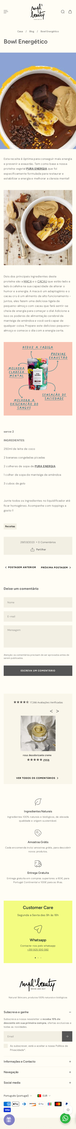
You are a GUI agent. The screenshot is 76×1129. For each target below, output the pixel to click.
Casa (20, 31)
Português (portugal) (16, 1095)
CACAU (42, 281)
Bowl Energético (50, 31)
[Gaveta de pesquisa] (62, 12)
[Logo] (38, 12)
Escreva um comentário (38, 670)
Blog (31, 31)
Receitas (10, 526)
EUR (45, 1095)
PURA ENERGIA (36, 169)
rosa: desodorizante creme (37, 755)
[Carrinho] (70, 12)
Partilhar (41, 549)
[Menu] (6, 12)
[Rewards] (9, 1119)
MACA (28, 281)
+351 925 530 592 (38, 949)
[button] (52, 711)
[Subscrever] (67, 1036)
